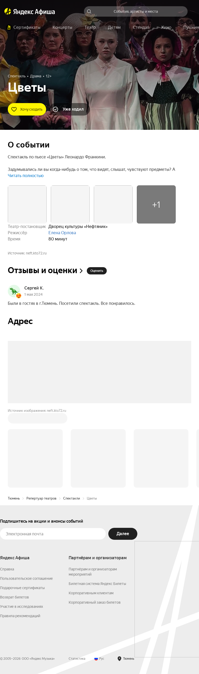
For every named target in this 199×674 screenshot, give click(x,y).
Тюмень (14, 498)
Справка (7, 569)
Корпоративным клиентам (91, 593)
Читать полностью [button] (26, 175)
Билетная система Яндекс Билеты (97, 584)
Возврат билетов (14, 597)
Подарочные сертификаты (22, 588)
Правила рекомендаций (20, 616)
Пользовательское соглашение (26, 578)
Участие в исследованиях (21, 606)
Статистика (77, 658)
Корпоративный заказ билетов (95, 602)
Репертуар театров (41, 498)
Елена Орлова (62, 232)
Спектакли (71, 498)
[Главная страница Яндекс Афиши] (7, 11)
